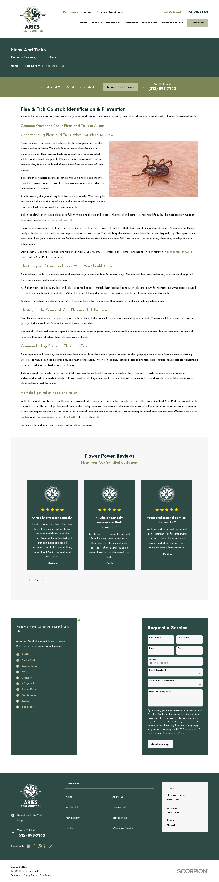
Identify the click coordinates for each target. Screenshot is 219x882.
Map (20, 820)
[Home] (32, 19)
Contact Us (197, 22)
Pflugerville (28, 683)
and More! (28, 707)
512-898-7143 (195, 12)
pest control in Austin (180, 252)
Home (68, 797)
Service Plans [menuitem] (149, 23)
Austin (25, 654)
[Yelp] (45, 846)
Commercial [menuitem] (130, 23)
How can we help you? (160, 692)
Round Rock (29, 689)
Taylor (25, 701)
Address (153, 659)
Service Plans (119, 818)
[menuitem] (15, 876)
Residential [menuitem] (113, 23)
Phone (152, 648)
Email (180, 648)
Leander (27, 678)
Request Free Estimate (120, 87)
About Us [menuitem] (96, 23)
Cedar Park (28, 660)
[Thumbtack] (51, 846)
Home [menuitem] (83, 23)
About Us (79, 425)
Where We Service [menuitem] (172, 23)
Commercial (119, 807)
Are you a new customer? (161, 681)
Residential (71, 807)
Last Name (183, 637)
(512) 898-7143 (162, 88)
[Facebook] (34, 846)
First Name (155, 637)
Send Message (160, 744)
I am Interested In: (158, 670)
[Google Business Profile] (28, 846)
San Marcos (29, 695)
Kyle (24, 672)
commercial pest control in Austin (55, 417)
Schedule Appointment (111, 12)
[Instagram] (40, 846)
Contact (87, 12)
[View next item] (42, 580)
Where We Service (122, 828)
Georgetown (29, 666)
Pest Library (70, 12)
